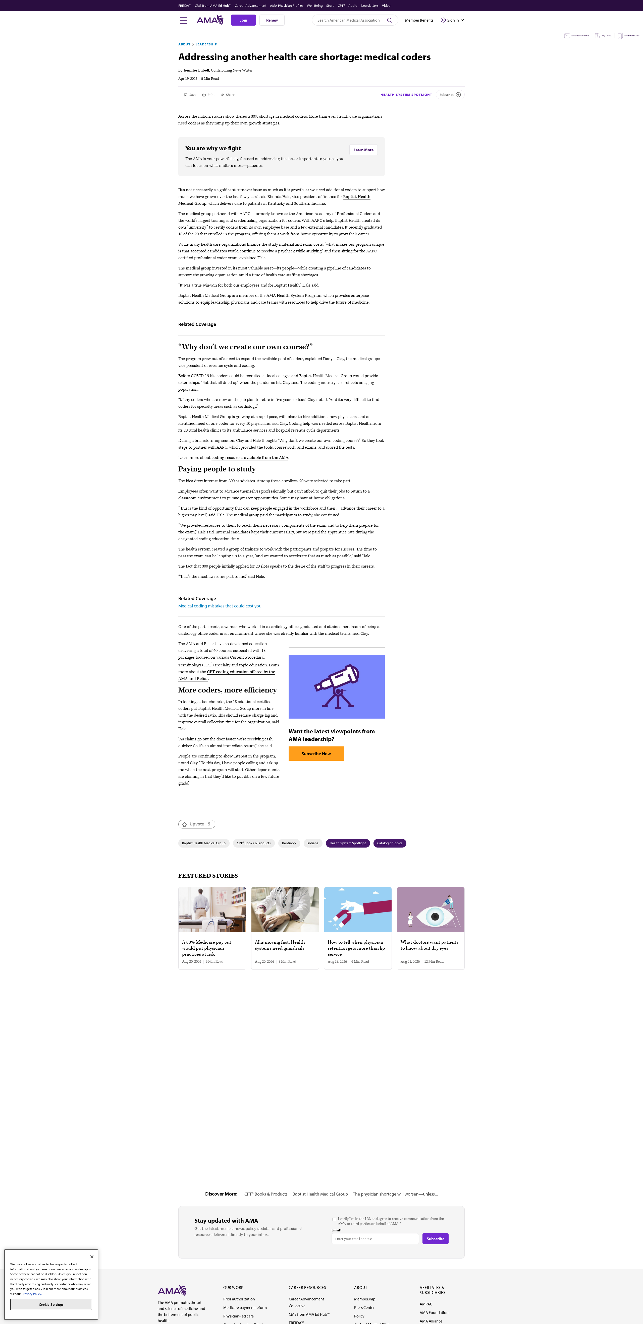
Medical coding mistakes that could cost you (219, 606)
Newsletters (370, 5)
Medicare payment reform (245, 1307)
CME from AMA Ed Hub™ (213, 5)
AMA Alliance (431, 1320)
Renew (272, 20)
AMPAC (426, 1303)
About (184, 44)
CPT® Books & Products (254, 843)
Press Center (364, 1307)
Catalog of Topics (389, 843)
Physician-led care (238, 1315)
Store (330, 5)
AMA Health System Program (294, 295)
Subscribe (447, 94)
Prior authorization (239, 1298)
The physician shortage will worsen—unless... (395, 1194)
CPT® (341, 5)
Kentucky (289, 843)
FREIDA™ (184, 5)
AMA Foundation (434, 1312)
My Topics (607, 35)
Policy (359, 1315)
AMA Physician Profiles (286, 5)
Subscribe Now (316, 753)
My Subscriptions (580, 35)
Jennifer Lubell (196, 70)
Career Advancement (250, 5)
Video (386, 5)
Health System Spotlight (406, 94)
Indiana (312, 843)
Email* (337, 1230)
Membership (364, 1298)
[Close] (91, 1256)
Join (243, 20)
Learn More (363, 149)
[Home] (172, 1290)
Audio (352, 5)
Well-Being (315, 5)
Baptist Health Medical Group (204, 843)
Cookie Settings (51, 1304)
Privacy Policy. (32, 1294)
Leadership (206, 44)
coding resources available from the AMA (249, 457)
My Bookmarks (631, 35)
